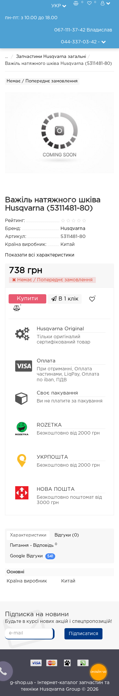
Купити (27, 298)
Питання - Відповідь (33, 545)
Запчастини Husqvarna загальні (51, 57)
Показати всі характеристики (39, 255)
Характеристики (28, 535)
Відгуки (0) (67, 535)
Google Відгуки (31, 556)
